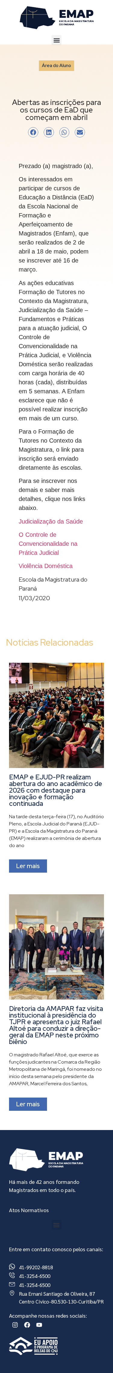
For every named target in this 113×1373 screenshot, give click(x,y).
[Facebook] (27, 1325)
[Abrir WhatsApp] (98, 1358)
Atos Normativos (29, 1209)
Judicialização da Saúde (51, 521)
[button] (56, 40)
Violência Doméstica (46, 566)
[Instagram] (15, 1325)
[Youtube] (39, 1325)
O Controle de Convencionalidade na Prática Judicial (48, 543)
